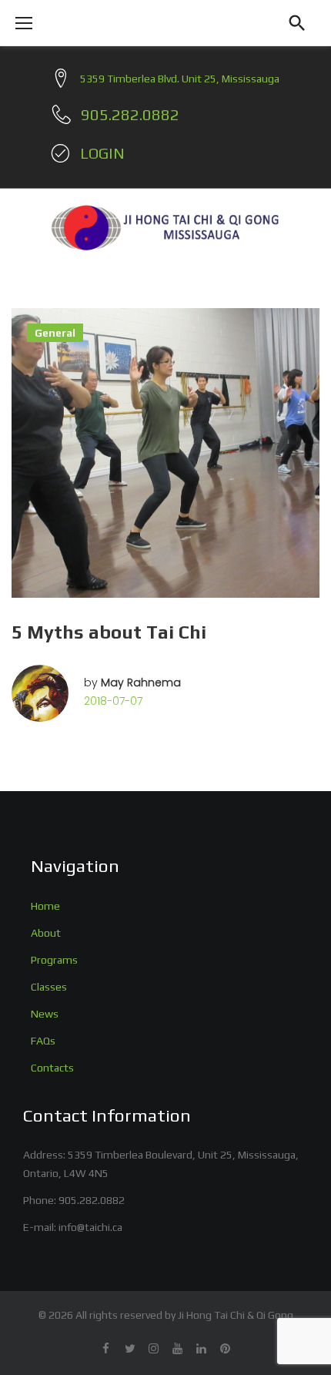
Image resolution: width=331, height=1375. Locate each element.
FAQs (43, 1041)
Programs (54, 960)
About (46, 933)
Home (45, 906)
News (45, 1014)
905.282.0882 (92, 1200)
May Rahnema (141, 682)
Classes (49, 987)
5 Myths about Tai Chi (109, 632)
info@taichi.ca (90, 1227)
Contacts (52, 1067)
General (55, 333)
